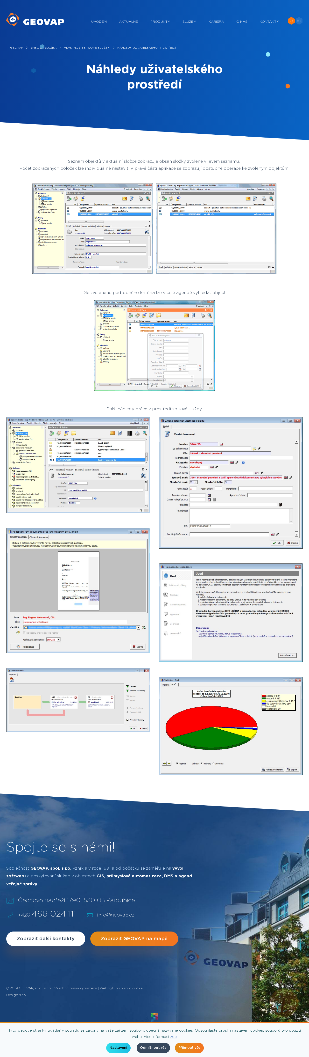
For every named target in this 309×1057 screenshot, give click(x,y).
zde (173, 1037)
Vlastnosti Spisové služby (87, 47)
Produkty (160, 21)
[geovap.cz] (35, 19)
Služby (189, 21)
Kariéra (216, 21)
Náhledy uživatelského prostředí (146, 47)
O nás (241, 21)
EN (299, 20)
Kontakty (269, 21)
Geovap (16, 47)
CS (291, 20)
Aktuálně (128, 21)
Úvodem (99, 21)
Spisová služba (43, 47)
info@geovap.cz (115, 915)
